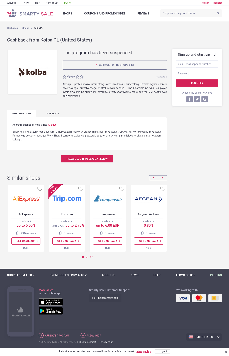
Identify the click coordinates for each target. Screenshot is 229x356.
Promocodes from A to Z (68, 275)
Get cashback (25, 241)
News (27, 3)
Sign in (205, 3)
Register (217, 3)
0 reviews (69, 233)
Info (21, 113)
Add (94, 335)
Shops (67, 13)
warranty (53, 113)
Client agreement (87, 342)
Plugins (68, 3)
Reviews (143, 13)
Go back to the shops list (116, 65)
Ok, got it (162, 351)
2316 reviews (28, 233)
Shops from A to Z (21, 275)
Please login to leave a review (87, 158)
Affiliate (57, 335)
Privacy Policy (106, 342)
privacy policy (143, 351)
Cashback (12, 28)
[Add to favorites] (39, 188)
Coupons (104, 13)
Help (37, 3)
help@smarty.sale (108, 297)
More (25, 248)
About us (11, 3)
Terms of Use (52, 3)
